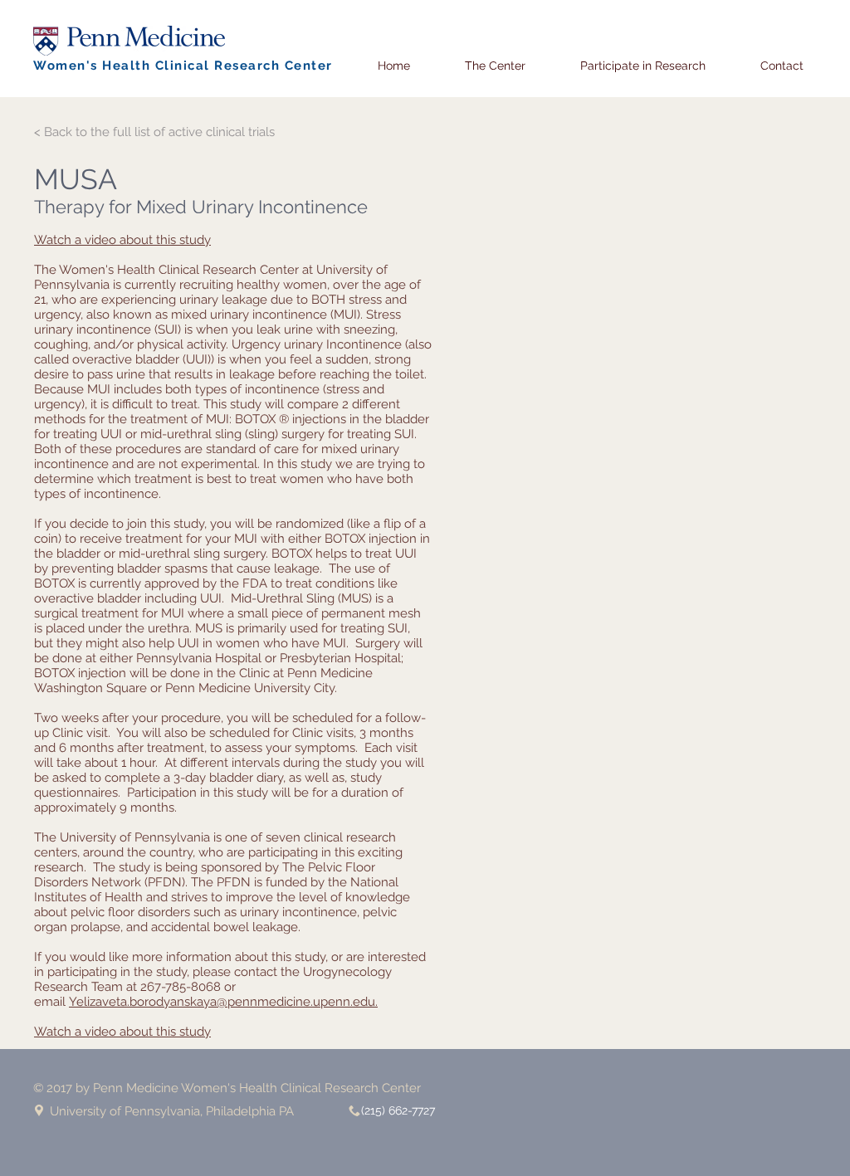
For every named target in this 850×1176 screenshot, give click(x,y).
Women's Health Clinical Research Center (183, 65)
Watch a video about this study (122, 239)
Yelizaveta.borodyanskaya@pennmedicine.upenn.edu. (223, 1001)
